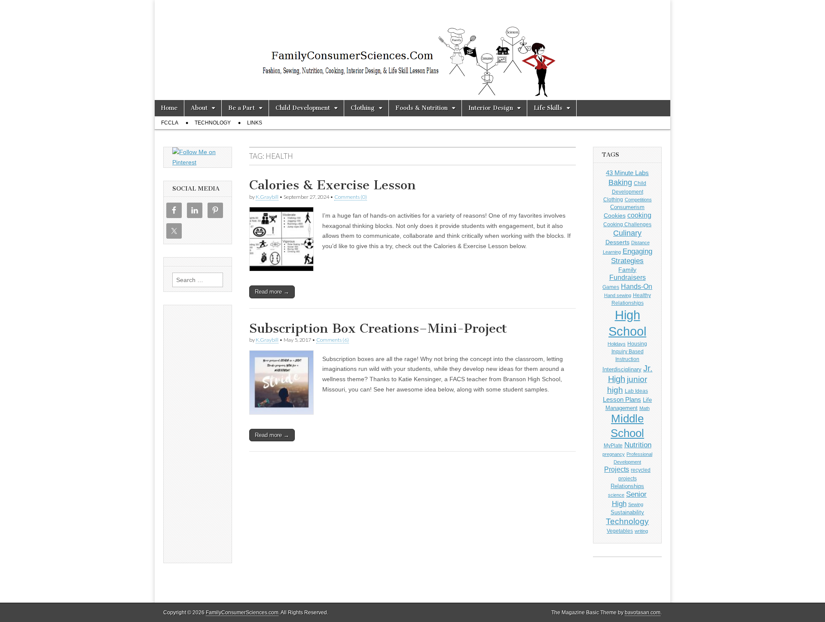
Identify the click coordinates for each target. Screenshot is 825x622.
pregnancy (613, 454)
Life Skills (548, 108)
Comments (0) (350, 197)
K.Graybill (267, 197)
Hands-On (636, 286)
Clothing (363, 108)
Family (627, 269)
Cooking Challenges (627, 224)
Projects (616, 469)
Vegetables (620, 531)
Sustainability (627, 513)
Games (610, 287)
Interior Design (490, 108)
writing (641, 531)
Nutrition (637, 445)
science (616, 495)
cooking (639, 215)
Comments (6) (332, 340)
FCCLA (169, 123)
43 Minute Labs (627, 172)
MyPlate (613, 446)
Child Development (302, 108)
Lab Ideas (636, 391)
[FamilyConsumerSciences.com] (412, 50)
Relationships (627, 486)
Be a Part (241, 108)
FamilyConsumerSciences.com (242, 613)
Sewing (635, 504)
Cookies (615, 215)
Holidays (617, 343)
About (199, 108)
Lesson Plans (622, 399)
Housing (637, 344)
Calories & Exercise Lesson (332, 185)
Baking (620, 182)
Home (169, 108)
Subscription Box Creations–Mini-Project (378, 328)
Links (254, 123)
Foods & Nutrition (421, 108)
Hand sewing (617, 295)
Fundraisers (627, 277)
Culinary (627, 232)
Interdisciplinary (622, 370)
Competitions (638, 199)
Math (644, 408)
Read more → (272, 291)
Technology (213, 123)
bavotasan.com (642, 613)
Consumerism (627, 207)
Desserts (617, 242)
